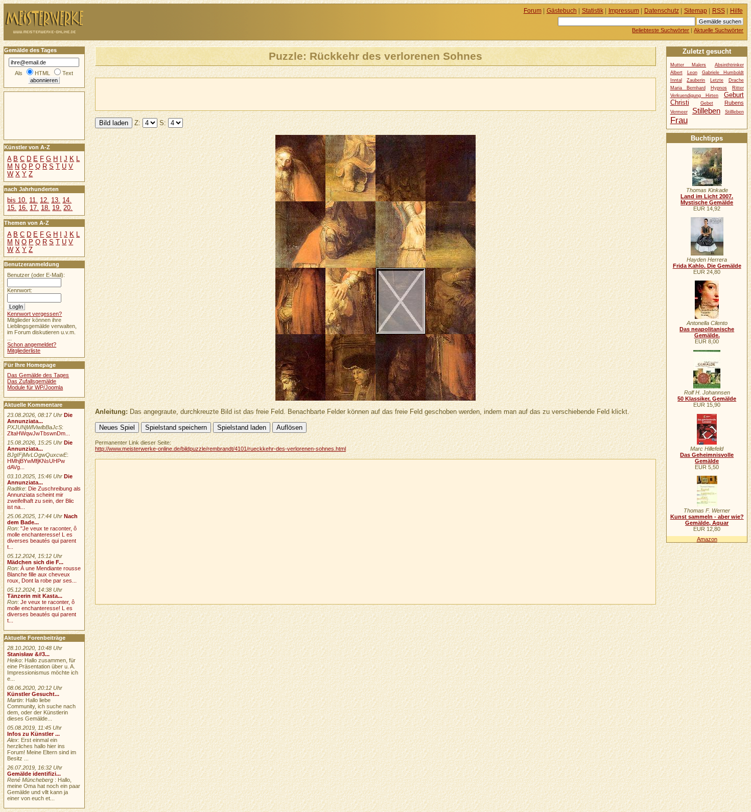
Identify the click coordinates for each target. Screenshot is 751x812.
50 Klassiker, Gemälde (706, 399)
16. (23, 208)
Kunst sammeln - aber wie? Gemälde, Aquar (707, 520)
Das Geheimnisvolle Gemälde (707, 458)
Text (67, 73)
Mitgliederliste (23, 350)
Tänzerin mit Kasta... (34, 596)
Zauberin (696, 80)
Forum (533, 10)
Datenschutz (661, 10)
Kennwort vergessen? (34, 314)
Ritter (738, 87)
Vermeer (679, 111)
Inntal (676, 80)
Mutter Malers (688, 64)
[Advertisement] (215, 93)
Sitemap (695, 10)
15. (11, 208)
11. (33, 200)
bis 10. (17, 200)
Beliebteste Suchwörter (660, 30)
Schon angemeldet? (31, 344)
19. (56, 208)
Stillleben (734, 111)
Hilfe (736, 10)
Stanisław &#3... (28, 654)
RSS (718, 10)
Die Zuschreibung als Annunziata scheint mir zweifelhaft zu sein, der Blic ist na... (44, 497)
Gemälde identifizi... (34, 774)
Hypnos (719, 87)
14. (67, 200)
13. (55, 200)
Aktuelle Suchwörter (718, 30)
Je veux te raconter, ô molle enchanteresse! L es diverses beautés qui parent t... (41, 611)
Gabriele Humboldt (723, 72)
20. (68, 208)
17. (34, 208)
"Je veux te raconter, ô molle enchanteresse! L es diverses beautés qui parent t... (42, 537)
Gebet (706, 103)
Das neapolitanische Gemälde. (706, 332)
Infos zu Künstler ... (33, 734)
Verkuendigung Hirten (694, 95)
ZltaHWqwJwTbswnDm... (38, 433)
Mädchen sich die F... (35, 562)
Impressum (623, 10)
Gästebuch (562, 10)
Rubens (734, 103)
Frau (679, 120)
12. (44, 200)
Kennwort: (19, 290)
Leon (692, 72)
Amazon (707, 539)
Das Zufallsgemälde (31, 381)
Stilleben (706, 110)
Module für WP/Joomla (35, 387)
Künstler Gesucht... (33, 694)
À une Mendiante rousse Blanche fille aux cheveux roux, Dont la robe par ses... (44, 574)
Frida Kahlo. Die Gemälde (707, 266)
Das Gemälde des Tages (38, 375)
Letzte (716, 80)
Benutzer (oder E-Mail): (36, 275)
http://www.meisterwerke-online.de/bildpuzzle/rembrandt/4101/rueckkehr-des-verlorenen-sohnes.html (220, 449)
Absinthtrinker (729, 64)
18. (45, 208)
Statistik (592, 10)
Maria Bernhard (688, 87)
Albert (676, 72)
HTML (42, 73)
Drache (736, 80)
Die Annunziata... (40, 418)
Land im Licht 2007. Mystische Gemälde (706, 199)
